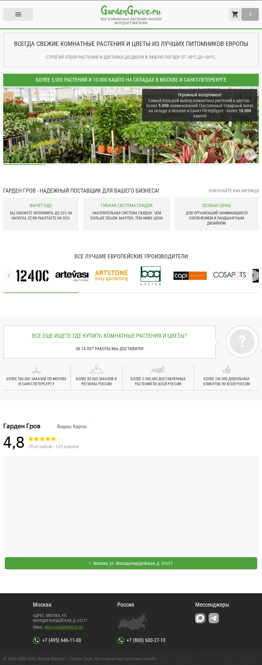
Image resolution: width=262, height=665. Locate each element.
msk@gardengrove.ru (64, 627)
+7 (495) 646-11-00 (61, 640)
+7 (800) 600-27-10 (146, 640)
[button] (237, 154)
